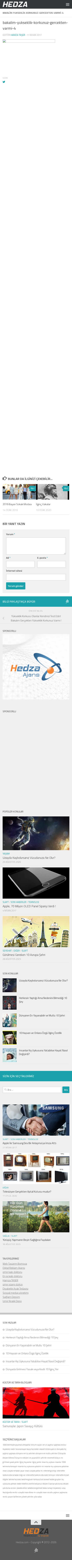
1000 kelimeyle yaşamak (12, 1444)
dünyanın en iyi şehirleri (25, 1453)
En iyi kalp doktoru (12, 1276)
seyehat (7, 950)
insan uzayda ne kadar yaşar (13, 1470)
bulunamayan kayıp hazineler (27, 1449)
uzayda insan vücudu (44, 1492)
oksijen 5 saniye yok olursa (52, 1483)
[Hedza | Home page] (19, 4)
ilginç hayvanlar (25, 1462)
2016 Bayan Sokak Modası (17, 504)
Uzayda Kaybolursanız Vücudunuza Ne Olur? (29, 858)
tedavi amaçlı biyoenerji (52, 1488)
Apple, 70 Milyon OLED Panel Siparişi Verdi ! (29, 906)
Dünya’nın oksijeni (21, 1457)
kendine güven (27, 1479)
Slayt (6, 902)
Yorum (10, 534)
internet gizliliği (49, 1470)
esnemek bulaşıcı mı (55, 1457)
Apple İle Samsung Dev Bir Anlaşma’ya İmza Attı (29, 1143)
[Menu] (67, 4)
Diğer (17, 950)
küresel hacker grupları (52, 1479)
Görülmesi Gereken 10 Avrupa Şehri (24, 955)
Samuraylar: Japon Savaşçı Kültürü (22, 1426)
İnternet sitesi (14, 570)
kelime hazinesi (15, 1479)
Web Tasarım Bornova (15, 1264)
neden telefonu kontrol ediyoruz (29, 1483)
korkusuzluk (38, 1479)
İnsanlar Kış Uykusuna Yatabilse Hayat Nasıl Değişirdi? (43, 1052)
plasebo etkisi (22, 1488)
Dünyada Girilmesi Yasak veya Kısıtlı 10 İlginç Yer (32, 1369)
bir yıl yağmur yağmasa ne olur (54, 1444)
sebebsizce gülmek (35, 1488)
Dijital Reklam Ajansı (14, 1268)
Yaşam (6, 853)
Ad (8, 558)
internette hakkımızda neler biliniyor (40, 1475)
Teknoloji (33, 902)
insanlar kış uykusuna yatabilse (56, 1466)
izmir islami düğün (13, 1284)
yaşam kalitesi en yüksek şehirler (20, 1496)
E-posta (42, 558)
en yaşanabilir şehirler (38, 1457)
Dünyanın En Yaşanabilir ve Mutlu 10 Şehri (42, 1015)
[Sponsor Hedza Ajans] (67, 601)
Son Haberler (18, 902)
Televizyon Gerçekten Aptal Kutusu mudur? (27, 1192)
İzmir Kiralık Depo (12, 1301)
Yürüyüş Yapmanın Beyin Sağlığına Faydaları (27, 1240)
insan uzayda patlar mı (34, 1470)
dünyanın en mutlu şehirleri (47, 1453)
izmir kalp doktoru (12, 1272)
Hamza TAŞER (10, 1280)
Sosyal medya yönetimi (15, 1293)
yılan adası (38, 1496)
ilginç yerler (36, 1462)
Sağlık (6, 1236)
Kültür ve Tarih (11, 1422)
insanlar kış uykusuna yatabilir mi (31, 1466)
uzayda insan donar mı (27, 1492)
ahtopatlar (26, 1444)
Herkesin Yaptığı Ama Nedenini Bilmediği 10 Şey (43, 1000)
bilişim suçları (36, 1444)
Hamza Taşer (18, 35)
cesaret (42, 1449)
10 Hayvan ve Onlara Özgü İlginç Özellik (40, 1033)
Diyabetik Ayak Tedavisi (15, 1289)
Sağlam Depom (11, 1297)
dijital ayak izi (50, 1449)
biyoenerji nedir (9, 1449)
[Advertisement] (36, 252)
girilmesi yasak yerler (11, 1462)
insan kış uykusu (48, 1462)
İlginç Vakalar (43, 504)
